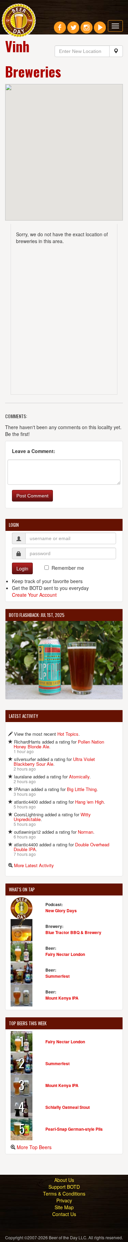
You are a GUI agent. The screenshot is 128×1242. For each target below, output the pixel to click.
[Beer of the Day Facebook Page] (60, 30)
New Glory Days (61, 910)
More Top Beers (34, 1147)
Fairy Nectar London (65, 954)
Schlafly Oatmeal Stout (67, 1107)
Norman (85, 832)
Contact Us (64, 1214)
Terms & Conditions (64, 1193)
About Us (64, 1179)
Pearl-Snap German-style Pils (74, 1129)
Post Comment (32, 495)
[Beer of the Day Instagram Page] (87, 30)
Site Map (64, 1207)
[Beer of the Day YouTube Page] (100, 30)
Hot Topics (68, 734)
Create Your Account (34, 594)
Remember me (68, 567)
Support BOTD (64, 1186)
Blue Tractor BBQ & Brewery (73, 932)
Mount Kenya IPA (62, 998)
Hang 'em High (89, 802)
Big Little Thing (82, 789)
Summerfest (57, 976)
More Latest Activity (34, 865)
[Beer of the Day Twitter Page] (73, 30)
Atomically (79, 776)
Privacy (64, 1200)
